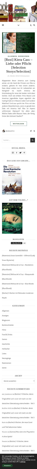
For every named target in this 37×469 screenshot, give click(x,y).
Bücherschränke (7, 325)
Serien (4, 368)
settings (22, 462)
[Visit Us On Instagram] (13, 153)
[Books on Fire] (18, 9)
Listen (4, 353)
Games (4, 339)
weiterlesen (18, 124)
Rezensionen (23, 56)
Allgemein (12, 56)
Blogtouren (6, 320)
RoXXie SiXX (7, 408)
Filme (4, 330)
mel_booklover (7, 394)
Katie (4, 422)
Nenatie (4, 432)
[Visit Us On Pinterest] (24, 153)
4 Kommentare (24, 76)
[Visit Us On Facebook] (16, 153)
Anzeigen (5, 315)
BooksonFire (10, 131)
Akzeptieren (7, 465)
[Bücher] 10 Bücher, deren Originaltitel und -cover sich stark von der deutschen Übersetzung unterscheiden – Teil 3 (18, 398)
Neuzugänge (6, 358)
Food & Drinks (7, 334)
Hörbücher (6, 349)
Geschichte (6, 344)
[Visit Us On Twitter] (20, 153)
